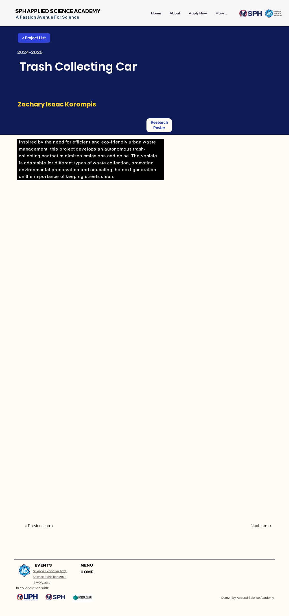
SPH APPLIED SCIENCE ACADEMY (57, 11)
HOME (86, 572)
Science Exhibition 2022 (49, 577)
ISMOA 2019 (41, 583)
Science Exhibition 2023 (50, 571)
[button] (159, 125)
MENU (86, 565)
